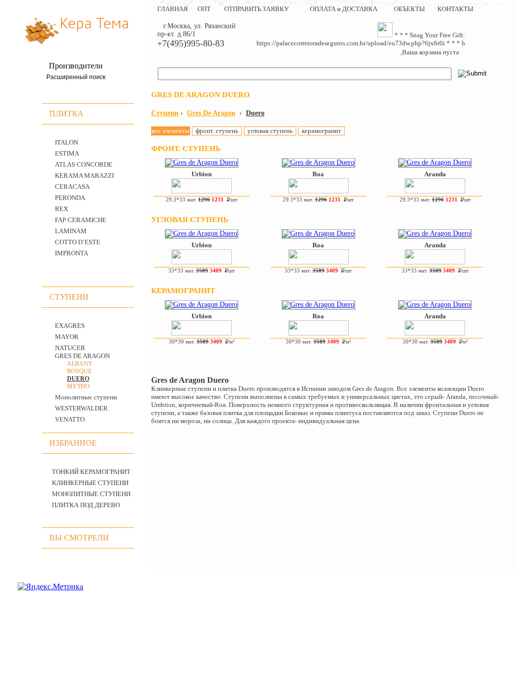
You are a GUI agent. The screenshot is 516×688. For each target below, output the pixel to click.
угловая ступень (270, 130)
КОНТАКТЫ (455, 9)
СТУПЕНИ (69, 297)
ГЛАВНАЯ (172, 9)
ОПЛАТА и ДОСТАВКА (343, 9)
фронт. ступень (216, 130)
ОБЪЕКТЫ (409, 9)
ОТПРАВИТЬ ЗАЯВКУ (256, 9)
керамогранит (321, 130)
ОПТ (204, 9)
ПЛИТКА (66, 113)
